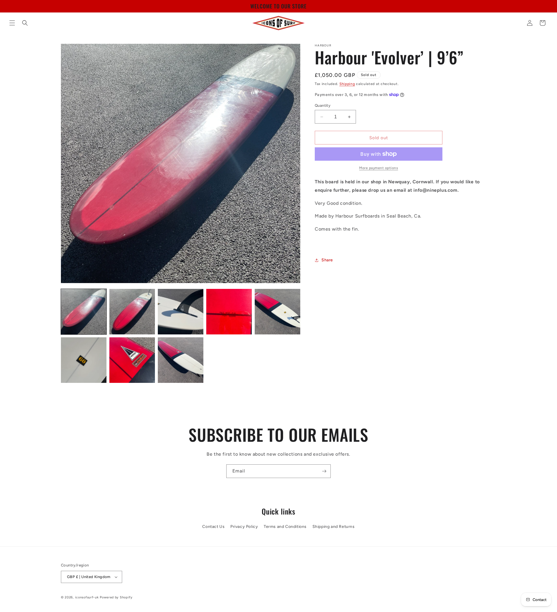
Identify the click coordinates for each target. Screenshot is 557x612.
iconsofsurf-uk (87, 597)
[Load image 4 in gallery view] (229, 311)
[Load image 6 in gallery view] (83, 360)
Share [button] (327, 260)
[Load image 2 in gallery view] (132, 311)
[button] (12, 23)
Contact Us (213, 526)
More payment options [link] (378, 168)
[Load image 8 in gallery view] (180, 360)
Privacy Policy (244, 526)
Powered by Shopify (116, 597)
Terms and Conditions (285, 526)
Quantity (322, 105)
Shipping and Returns (333, 526)
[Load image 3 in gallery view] (180, 311)
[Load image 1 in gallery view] (83, 311)
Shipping (347, 84)
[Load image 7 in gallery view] (132, 360)
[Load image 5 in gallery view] (277, 311)
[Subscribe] (324, 471)
